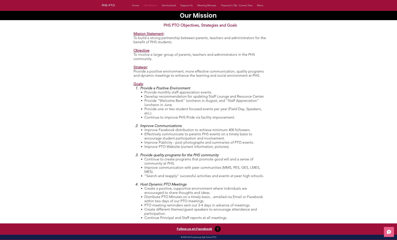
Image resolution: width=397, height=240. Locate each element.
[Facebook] (218, 229)
